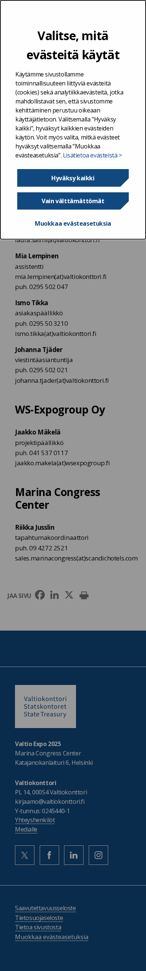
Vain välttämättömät (73, 201)
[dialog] (73, 120)
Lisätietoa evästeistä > (92, 155)
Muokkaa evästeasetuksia (73, 223)
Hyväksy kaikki (72, 178)
